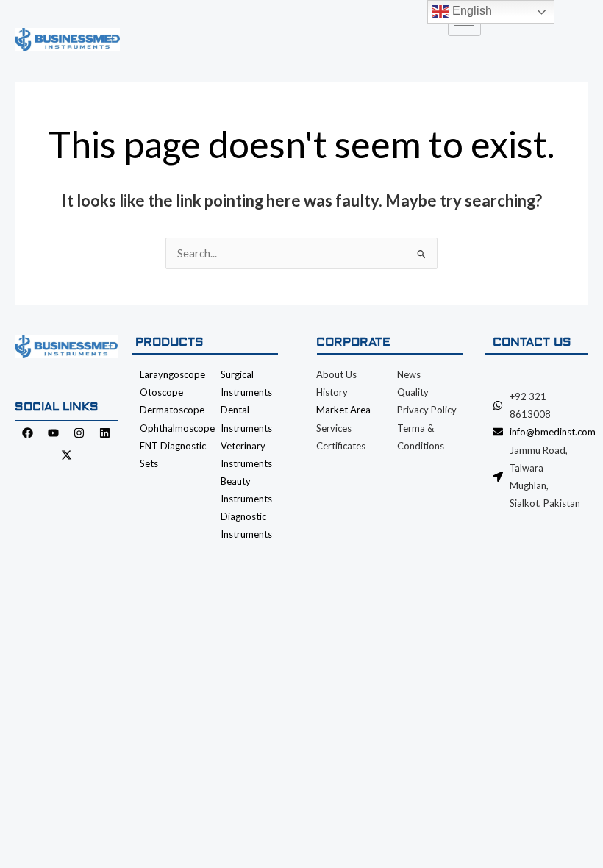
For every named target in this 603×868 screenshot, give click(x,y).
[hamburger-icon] (464, 25)
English (470, 10)
